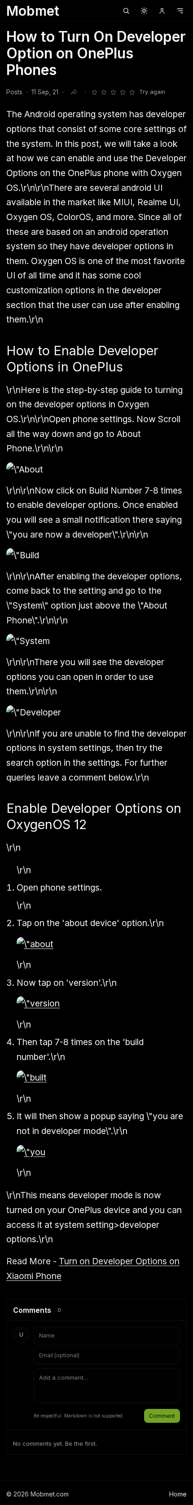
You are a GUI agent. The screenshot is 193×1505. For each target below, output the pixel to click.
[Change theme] (144, 11)
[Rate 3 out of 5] (113, 92)
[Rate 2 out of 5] (103, 92)
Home (178, 1494)
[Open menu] (180, 11)
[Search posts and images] (126, 11)
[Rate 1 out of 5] (94, 92)
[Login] (162, 11)
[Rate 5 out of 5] (131, 92)
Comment (162, 1415)
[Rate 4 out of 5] (122, 92)
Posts (14, 92)
